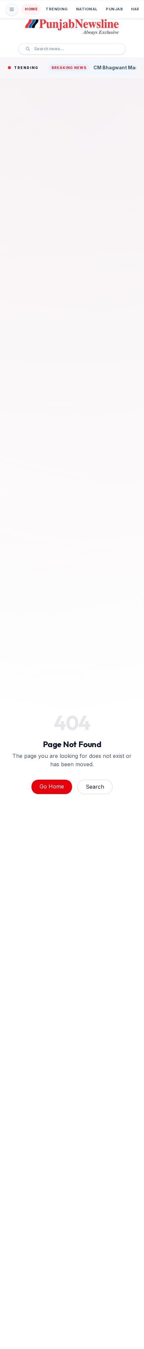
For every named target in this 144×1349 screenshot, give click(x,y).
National (87, 9)
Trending (57, 9)
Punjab (114, 9)
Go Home (52, 786)
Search (95, 786)
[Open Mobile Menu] (11, 9)
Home (31, 9)
